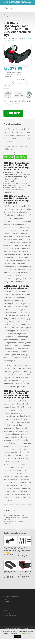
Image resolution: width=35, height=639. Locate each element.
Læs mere (14, 633)
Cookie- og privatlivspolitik (13, 628)
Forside (7, 596)
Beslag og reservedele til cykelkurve (16, 14)
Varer (6, 599)
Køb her (13, 113)
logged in (13, 521)
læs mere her (13, 86)
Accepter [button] (17, 636)
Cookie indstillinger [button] (24, 633)
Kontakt (7, 601)
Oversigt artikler (13, 596)
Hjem (4, 14)
